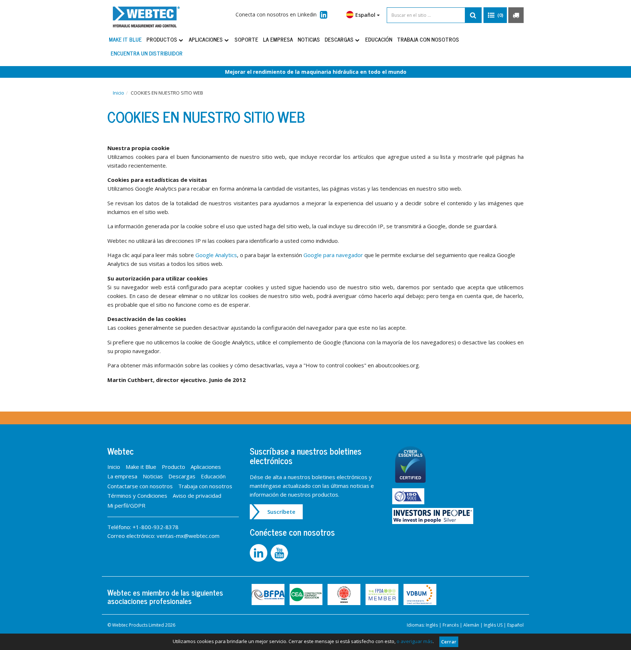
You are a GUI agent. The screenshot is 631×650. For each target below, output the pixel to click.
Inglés (432, 625)
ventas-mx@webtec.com (188, 535)
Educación (378, 39)
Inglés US (493, 625)
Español (515, 625)
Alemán (471, 625)
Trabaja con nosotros (428, 39)
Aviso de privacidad (197, 495)
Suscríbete (281, 511)
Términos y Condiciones (137, 495)
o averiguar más (415, 641)
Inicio (118, 92)
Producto (173, 466)
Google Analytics (216, 255)
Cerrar (448, 641)
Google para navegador (333, 255)
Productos (162, 39)
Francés (451, 625)
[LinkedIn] (260, 552)
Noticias (309, 39)
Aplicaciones (206, 39)
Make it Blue (125, 39)
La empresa (278, 39)
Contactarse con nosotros (140, 486)
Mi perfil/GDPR (126, 505)
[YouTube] (280, 552)
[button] (495, 15)
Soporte (246, 39)
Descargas (340, 39)
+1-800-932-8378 (156, 527)
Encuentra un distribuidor (147, 53)
